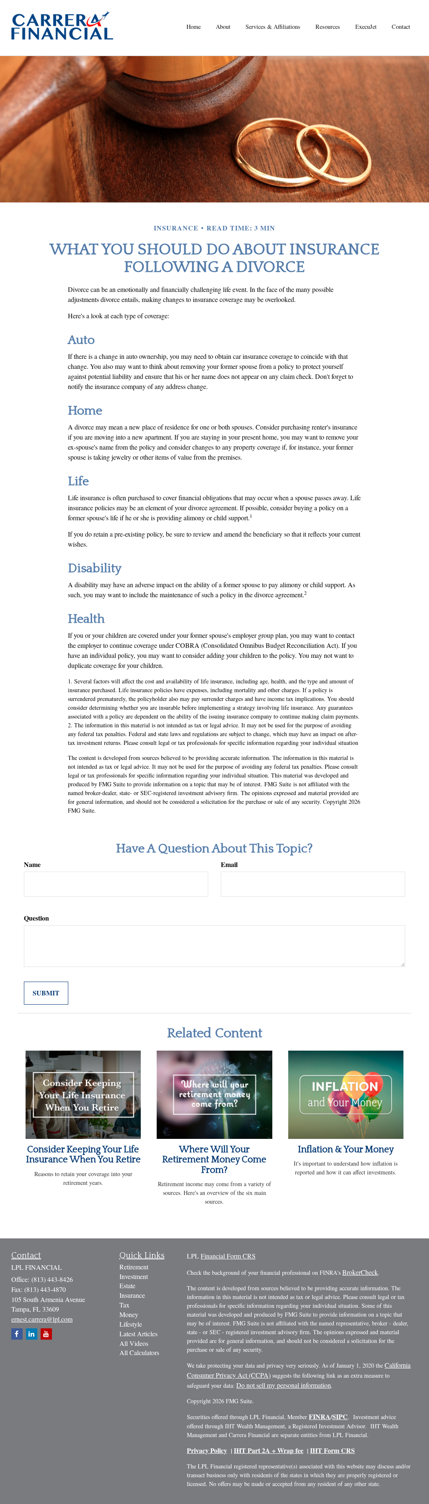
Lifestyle (130, 1324)
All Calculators (139, 1352)
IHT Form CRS (332, 1450)
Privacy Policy (207, 1450)
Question (36, 918)
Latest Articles (138, 1333)
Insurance (132, 1295)
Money (128, 1314)
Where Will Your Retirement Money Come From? (214, 1159)
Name (32, 864)
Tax (124, 1304)
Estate (127, 1285)
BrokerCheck (360, 1272)
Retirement (133, 1266)
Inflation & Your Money (346, 1149)
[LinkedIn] (31, 1334)
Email (229, 864)
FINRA (320, 1416)
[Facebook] (17, 1334)
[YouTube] (46, 1334)
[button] (223, 26)
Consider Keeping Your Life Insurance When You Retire (83, 1154)
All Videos (133, 1343)
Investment (133, 1276)
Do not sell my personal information (283, 1385)
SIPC (340, 1416)
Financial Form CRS (228, 1255)
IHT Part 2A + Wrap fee (268, 1450)
